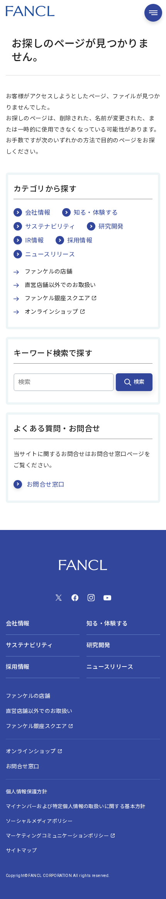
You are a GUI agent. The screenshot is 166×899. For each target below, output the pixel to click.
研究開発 (111, 226)
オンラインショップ (51, 312)
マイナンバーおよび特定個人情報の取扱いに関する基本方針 (76, 806)
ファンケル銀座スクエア (57, 298)
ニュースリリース (50, 254)
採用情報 (80, 240)
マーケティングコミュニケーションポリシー (57, 835)
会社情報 (38, 212)
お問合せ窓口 (45, 484)
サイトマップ (21, 850)
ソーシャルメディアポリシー (39, 821)
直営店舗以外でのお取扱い (60, 285)
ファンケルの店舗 (48, 271)
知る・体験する (96, 212)
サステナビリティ (50, 226)
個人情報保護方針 (26, 791)
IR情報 (34, 240)
